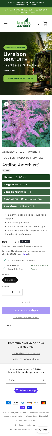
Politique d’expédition (27, 421)
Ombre (33, 151)
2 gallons (11, 281)
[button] (6, 23)
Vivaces (38, 157)
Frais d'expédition (9, 246)
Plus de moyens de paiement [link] (26, 317)
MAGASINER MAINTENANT (20, 78)
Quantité (6, 286)
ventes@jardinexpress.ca (26, 353)
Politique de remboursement (27, 425)
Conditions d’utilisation (20, 429)
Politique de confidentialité (36, 416)
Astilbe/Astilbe (13, 151)
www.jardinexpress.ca (19, 413)
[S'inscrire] (43, 380)
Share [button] (8, 325)
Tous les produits (15, 157)
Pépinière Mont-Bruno (39, 267)
